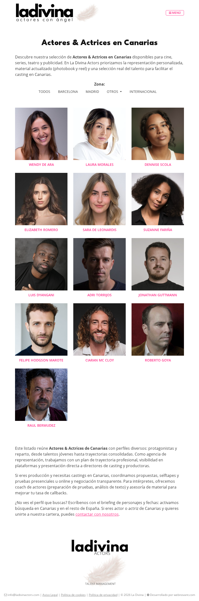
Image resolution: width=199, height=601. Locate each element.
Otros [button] (113, 91)
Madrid (92, 91)
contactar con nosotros (97, 514)
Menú (176, 13)
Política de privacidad (103, 595)
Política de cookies (73, 595)
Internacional (143, 91)
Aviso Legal (50, 595)
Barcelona (68, 91)
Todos (44, 91)
